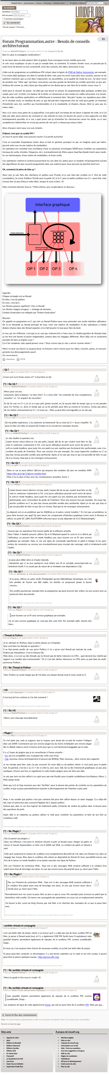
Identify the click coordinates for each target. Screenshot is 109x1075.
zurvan (13, 928)
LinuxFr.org (90, 18)
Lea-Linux (10, 1061)
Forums (47, 3)
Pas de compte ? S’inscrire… (14, 27)
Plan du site (65, 1066)
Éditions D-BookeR (14, 1043)
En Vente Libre (12, 1053)
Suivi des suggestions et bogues (72, 1051)
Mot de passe (7, 15)
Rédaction (59, 3)
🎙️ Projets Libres (76, 3)
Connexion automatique (13, 19)
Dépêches (16, 3)
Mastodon (18, 692)
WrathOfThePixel (18, 51)
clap (6, 759)
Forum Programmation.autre (28, 41)
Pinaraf (17, 484)
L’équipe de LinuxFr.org (69, 1043)
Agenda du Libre (13, 1038)
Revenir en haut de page (10, 1024)
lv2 (6, 756)
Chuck (48, 1005)
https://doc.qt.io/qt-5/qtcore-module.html (26, 474)
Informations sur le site (69, 1046)
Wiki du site (65, 1053)
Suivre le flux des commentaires (21, 1015)
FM (87, 1005)
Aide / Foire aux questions (70, 1048)
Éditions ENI (11, 1051)
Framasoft (10, 1056)
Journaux (29, 3)
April (8, 1040)
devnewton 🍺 (23, 574)
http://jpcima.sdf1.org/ (48, 957)
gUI (12, 692)
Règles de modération (69, 1056)
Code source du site (68, 1064)
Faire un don (65, 1040)
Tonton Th (15, 990)
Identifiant (6, 12)
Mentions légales (67, 1038)
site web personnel (37, 574)
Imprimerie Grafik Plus (15, 1066)
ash (12, 372)
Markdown (10, 359)
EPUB (22, 359)
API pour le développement (71, 1061)
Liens (39, 3)
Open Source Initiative (15, 1064)
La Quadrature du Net (15, 1059)
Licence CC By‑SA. (55, 51)
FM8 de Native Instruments (81, 72)
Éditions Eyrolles (13, 1048)
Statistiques (65, 1059)
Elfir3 (13, 735)
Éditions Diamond (13, 1046)
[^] (4, 384)
